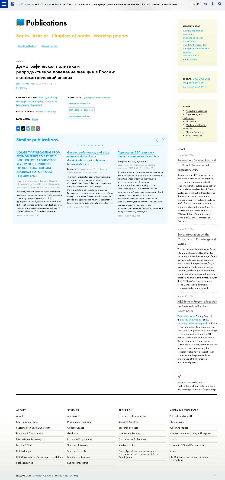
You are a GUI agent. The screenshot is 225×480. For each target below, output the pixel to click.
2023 (191, 83)
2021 (203, 83)
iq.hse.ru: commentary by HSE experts (190, 433)
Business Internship (77, 462)
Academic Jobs (126, 445)
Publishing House (178, 427)
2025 (207, 78)
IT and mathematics (192, 44)
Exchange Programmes (79, 439)
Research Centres (128, 421)
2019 (191, 86)
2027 (195, 78)
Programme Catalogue (79, 421)
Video (172, 451)
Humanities (191, 121)
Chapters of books (71, 36)
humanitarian (189, 41)
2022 (197, 83)
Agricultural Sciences (196, 110)
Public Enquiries (24, 462)
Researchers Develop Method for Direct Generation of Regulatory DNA (197, 165)
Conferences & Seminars (132, 439)
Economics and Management (29, 104)
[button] (78, 145)
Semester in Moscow (79, 457)
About (21, 410)
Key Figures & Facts (26, 421)
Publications (46, 22)
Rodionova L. (21, 87)
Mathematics (51, 101)
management (189, 48)
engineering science (193, 37)
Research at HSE (49, 46)
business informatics (193, 30)
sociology (187, 52)
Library (173, 439)
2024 (185, 83)
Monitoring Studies (129, 433)
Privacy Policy (61, 475)
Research (125, 410)
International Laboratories (132, 416)
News (181, 149)
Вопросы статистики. (26, 83)
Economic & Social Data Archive (187, 445)
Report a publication (27, 46)
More (204, 86)
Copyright (48, 475)
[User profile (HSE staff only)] (212, 4)
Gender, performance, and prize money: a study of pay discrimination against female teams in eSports (88, 158)
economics (188, 34)
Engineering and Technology (192, 116)
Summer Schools (76, 451)
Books (22, 36)
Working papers (111, 36)
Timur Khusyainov (186, 316)
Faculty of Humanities (191, 319)
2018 (197, 86)
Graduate (72, 433)
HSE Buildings (23, 451)
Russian (35, 119)
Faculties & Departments (29, 433)
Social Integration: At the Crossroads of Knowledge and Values (197, 239)
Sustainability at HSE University (33, 427)
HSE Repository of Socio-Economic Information (188, 458)
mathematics (203, 48)
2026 (201, 78)
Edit (215, 475)
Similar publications (37, 140)
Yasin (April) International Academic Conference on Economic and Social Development (138, 454)
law (205, 44)
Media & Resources (183, 410)
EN (198, 4)
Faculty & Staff (24, 445)
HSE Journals (176, 421)
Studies (73, 410)
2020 (185, 86)
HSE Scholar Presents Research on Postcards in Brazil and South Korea (197, 306)
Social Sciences (194, 135)
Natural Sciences (194, 132)
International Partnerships (30, 439)
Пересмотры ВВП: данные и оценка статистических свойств (138, 154)
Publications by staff (180, 416)
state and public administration (191, 57)
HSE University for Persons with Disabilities (39, 457)
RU (194, 4)
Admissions (73, 416)
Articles (40, 36)
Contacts (37, 475)
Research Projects (128, 427)
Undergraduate (75, 427)
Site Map (74, 475)
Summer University (77, 445)
